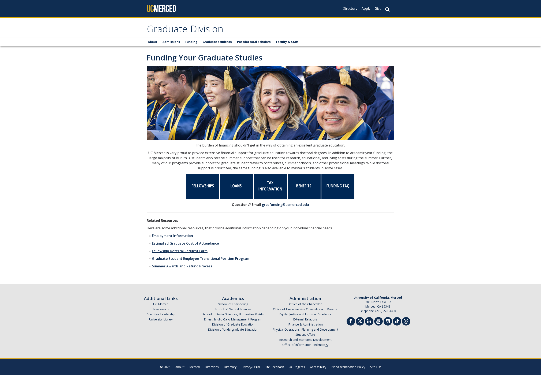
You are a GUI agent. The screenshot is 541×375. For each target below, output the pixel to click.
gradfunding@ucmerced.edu (285, 204)
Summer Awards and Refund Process (182, 266)
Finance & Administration (305, 324)
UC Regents (297, 367)
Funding (191, 42)
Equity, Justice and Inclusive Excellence (305, 314)
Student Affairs (305, 335)
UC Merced (160, 304)
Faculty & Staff (287, 42)
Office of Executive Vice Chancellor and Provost (305, 309)
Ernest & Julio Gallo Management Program (233, 319)
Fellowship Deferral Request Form (180, 251)
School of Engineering (233, 304)
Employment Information (172, 235)
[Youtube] (378, 322)
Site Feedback (274, 367)
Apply (366, 8)
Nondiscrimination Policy (348, 367)
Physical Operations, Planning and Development (305, 329)
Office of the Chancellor (305, 304)
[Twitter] (360, 321)
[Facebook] (351, 322)
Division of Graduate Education (233, 324)
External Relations (305, 319)
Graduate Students (217, 42)
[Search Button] (387, 9)
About (152, 42)
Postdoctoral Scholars (254, 42)
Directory (350, 8)
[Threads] (406, 321)
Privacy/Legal (251, 367)
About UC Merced (187, 367)
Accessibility (318, 367)
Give (378, 8)
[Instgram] (388, 322)
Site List (375, 367)
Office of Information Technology (305, 345)
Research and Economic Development (305, 340)
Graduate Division (185, 30)
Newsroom (161, 309)
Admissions (171, 42)
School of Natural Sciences (233, 309)
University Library (161, 319)
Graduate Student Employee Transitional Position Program (200, 258)
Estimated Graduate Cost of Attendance (185, 243)
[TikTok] (397, 321)
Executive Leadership (160, 314)
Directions (212, 367)
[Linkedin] (369, 322)
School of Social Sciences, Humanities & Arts (233, 314)
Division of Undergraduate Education (233, 329)
